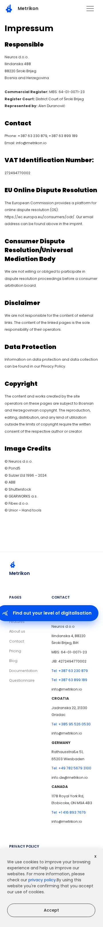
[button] (90, 8)
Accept (51, 910)
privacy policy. (42, 880)
